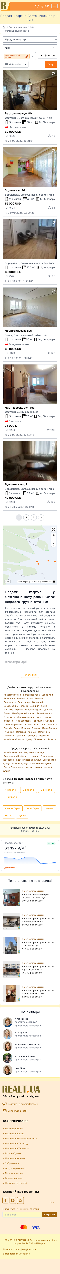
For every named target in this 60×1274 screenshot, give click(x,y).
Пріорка (36, 728)
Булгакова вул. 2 (16, 484)
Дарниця (35, 706)
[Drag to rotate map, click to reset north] (53, 544)
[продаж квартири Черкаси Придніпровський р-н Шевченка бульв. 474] (12, 992)
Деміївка (9, 709)
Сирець (32, 732)
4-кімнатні (11, 797)
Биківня (21, 698)
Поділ (17, 728)
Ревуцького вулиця (34, 752)
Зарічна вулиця (20, 763)
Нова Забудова (23, 720)
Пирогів (8, 728)
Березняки (47, 694)
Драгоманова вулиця (41, 763)
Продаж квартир (18, 27)
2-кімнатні (28, 789)
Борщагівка (10, 702)
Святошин (21, 732)
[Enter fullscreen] (53, 529)
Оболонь (49, 720)
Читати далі (30, 674)
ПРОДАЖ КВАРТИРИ (33, 891)
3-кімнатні (46, 789)
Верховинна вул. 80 (18, 113)
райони (49, 808)
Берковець (10, 698)
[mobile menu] (54, 6)
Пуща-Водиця (49, 728)
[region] (30, 555)
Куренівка (48, 709)
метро (8, 815)
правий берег (12, 808)
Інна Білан (20, 1068)
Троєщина (32, 735)
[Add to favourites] (53, 74)
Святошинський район (17, 30)
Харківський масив (14, 739)
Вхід (47, 6)
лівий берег (32, 808)
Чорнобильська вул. (18, 330)
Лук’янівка (10, 717)
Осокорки (39, 724)
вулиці (22, 815)
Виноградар (24, 702)
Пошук (51, 64)
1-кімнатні (10, 789)
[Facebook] (5, 1200)
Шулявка (51, 739)
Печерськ (52, 724)
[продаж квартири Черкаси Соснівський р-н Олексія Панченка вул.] (12, 896)
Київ (32, 27)
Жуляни (19, 709)
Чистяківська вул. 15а (19, 407)
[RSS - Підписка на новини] (20, 1200)
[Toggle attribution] (54, 581)
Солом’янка (44, 732)
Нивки (39, 717)
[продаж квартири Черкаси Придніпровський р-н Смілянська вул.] (12, 944)
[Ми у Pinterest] (13, 1200)
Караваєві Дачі (33, 709)
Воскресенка (11, 706)
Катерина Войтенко (25, 1056)
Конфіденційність (25, 1249)
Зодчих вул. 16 (15, 190)
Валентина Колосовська (27, 1044)
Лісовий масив (44, 713)
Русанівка (9, 732)
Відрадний (37, 702)
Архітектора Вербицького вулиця (22, 756)
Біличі (30, 698)
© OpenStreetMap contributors (39, 581)
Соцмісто (9, 735)
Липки (7, 713)
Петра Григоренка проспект (19, 767)
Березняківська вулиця (29, 759)
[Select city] (54, 48)
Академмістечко (13, 694)
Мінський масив (25, 717)
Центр (29, 739)
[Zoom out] (53, 540)
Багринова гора (31, 694)
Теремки (20, 735)
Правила (7, 1249)
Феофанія (44, 735)
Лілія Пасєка (21, 1018)
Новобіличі (38, 720)
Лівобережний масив (23, 713)
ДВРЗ (44, 706)
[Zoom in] (53, 535)
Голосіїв (24, 706)
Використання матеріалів (16, 1253)
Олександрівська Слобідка (18, 724)
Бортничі (39, 698)
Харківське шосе (13, 752)
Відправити (49, 1214)
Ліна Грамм (21, 1032)
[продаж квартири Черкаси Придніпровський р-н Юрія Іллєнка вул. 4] (12, 968)
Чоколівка (40, 739)
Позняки (26, 728)
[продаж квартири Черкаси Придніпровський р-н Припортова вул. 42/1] (12, 920)
